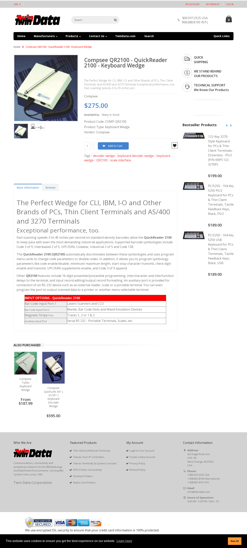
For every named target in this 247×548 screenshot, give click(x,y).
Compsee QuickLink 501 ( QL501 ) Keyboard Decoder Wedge (53, 397)
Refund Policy (137, 469)
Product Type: (94, 127)
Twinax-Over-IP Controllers (88, 457)
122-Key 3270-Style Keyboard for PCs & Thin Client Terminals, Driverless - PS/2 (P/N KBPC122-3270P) (220, 150)
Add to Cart (115, 146)
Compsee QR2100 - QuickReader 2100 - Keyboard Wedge (125, 62)
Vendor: (89, 132)
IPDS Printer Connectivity (87, 469)
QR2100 (101, 160)
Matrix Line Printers (84, 482)
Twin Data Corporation (33, 482)
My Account (193, 4)
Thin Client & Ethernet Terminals (91, 450)
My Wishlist (213, 4)
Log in (229, 4)
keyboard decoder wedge (136, 156)
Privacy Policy (137, 463)
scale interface (120, 160)
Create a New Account (142, 457)
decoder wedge (104, 156)
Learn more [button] (124, 541)
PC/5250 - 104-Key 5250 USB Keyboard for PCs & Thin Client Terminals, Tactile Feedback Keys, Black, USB (221, 249)
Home (17, 47)
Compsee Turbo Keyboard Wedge (25, 384)
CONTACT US (216, 21)
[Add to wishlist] (175, 145)
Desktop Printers (83, 476)
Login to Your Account (141, 450)
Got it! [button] (235, 541)
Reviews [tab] (50, 187)
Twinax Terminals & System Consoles (95, 463)
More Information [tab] (28, 187)
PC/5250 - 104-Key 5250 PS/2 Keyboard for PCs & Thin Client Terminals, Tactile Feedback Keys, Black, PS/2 (221, 200)
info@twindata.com (198, 492)
